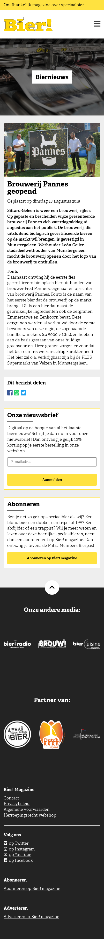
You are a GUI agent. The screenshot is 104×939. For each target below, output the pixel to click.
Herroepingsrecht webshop (30, 815)
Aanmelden (52, 479)
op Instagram (22, 849)
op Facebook (21, 860)
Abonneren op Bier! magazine (52, 558)
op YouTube (20, 854)
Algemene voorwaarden (27, 809)
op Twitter (19, 843)
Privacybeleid (17, 803)
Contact (11, 798)
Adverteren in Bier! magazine (31, 916)
